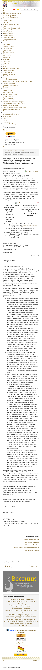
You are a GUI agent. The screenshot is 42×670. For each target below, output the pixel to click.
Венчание (6, 65)
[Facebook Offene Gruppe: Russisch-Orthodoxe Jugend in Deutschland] (8, 629)
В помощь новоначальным (11, 68)
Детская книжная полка (10, 85)
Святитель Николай (9, 19)
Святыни (5, 22)
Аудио (5, 120)
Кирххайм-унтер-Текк (9, 54)
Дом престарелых (8, 46)
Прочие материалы (9, 98)
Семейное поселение (9, 41)
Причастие (6, 61)
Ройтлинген (6, 57)
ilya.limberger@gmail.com (29, 226)
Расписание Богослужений (11, 28)
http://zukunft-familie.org (32, 542)
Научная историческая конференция (14, 107)
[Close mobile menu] (3, 11)
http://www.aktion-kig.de (32, 550)
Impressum (6, 122)
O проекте (6, 87)
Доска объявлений (8, 37)
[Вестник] (21, 581)
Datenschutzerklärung (9, 124)
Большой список (8, 92)
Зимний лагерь (7, 76)
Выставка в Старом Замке (11, 115)
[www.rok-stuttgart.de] (21, 4)
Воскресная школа (9, 74)
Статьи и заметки (8, 96)
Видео (5, 118)
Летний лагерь (7, 72)
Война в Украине (8, 33)
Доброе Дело (7, 50)
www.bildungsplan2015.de (31, 539)
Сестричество (7, 48)
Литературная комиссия (10, 89)
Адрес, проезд (7, 32)
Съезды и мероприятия (10, 80)
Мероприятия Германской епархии (13, 102)
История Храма (8, 21)
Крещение (6, 63)
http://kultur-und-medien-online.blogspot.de (26, 548)
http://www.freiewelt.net (32, 545)
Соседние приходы (9, 52)
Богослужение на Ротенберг (11, 109)
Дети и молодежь (8, 70)
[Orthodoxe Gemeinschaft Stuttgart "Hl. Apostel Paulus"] (21, 635)
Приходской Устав (8, 30)
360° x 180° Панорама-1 (10, 15)
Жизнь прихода (8, 35)
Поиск (5, 147)
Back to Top (36, 660)
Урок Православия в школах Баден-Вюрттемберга (18, 81)
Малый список (7, 91)
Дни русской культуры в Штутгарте (14, 103)
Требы (5, 67)
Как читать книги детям (10, 94)
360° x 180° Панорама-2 (10, 17)
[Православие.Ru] (21, 639)
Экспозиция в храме (9, 113)
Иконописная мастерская (11, 24)
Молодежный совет (9, 78)
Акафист (5, 111)
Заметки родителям (9, 83)
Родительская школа (9, 39)
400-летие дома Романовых (11, 100)
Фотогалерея (7, 116)
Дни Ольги (6, 45)
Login (3, 660)
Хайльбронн (6, 56)
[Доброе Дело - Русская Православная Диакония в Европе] (21, 643)
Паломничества (8, 43)
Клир (4, 26)
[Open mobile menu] (3, 9)
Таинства (6, 59)
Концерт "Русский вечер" (11, 105)
